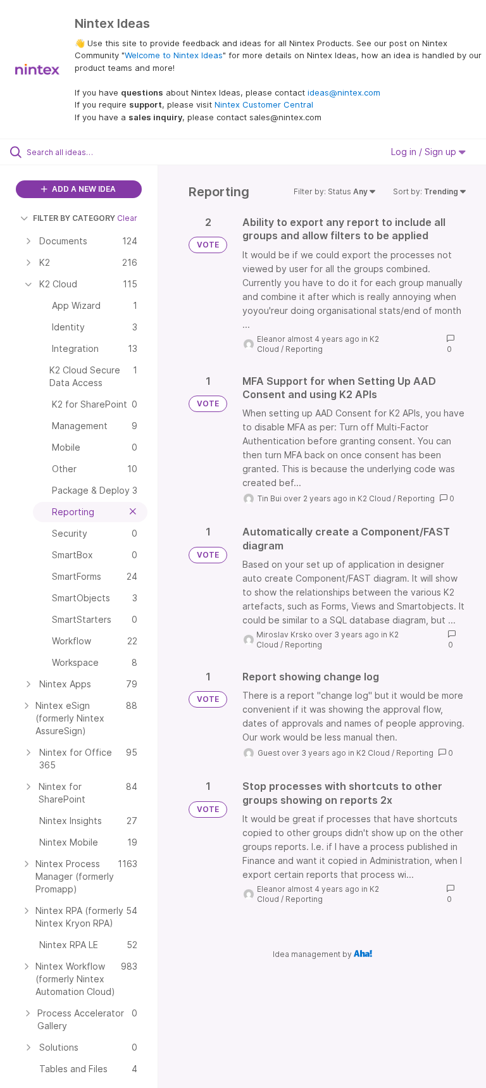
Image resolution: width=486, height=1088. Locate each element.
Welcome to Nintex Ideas (174, 55)
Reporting (304, 349)
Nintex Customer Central (264, 104)
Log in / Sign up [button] (425, 151)
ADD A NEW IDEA (83, 189)
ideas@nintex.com (344, 92)
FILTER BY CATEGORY (74, 218)
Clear (127, 218)
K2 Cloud (374, 498)
